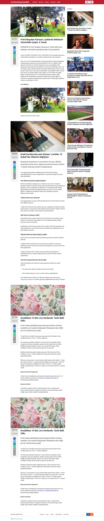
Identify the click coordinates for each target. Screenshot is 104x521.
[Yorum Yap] (14, 63)
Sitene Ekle (65, 514)
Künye (47, 514)
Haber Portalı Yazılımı (18, 518)
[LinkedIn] (14, 53)
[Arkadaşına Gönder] (14, 58)
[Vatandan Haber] (20, 2)
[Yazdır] (14, 60)
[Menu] (87, 2)
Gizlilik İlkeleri (59, 514)
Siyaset (47, 2)
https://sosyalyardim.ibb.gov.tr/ (49, 378)
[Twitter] (14, 50)
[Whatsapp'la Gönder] (14, 55)
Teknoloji (52, 2)
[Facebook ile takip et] (88, 514)
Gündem (35, 2)
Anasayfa (42, 514)
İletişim (52, 514)
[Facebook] (14, 47)
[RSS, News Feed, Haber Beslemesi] (91, 514)
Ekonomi (41, 2)
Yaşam (58, 2)
